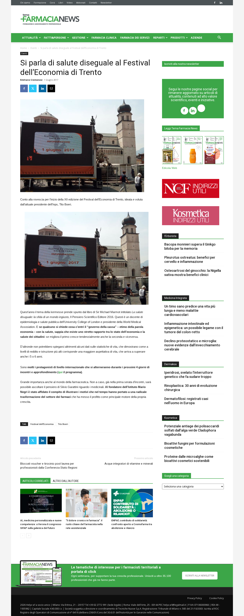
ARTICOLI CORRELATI (35, 480)
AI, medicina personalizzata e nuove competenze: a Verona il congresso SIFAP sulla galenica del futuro (41, 524)
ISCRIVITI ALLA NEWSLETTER (199, 575)
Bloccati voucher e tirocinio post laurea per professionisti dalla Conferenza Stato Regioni (48, 465)
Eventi (33, 48)
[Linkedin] (221, 2)
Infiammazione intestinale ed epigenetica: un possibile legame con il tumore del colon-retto (193, 328)
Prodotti (178, 37)
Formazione (40, 2)
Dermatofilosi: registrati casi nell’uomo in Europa (186, 401)
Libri (61, 2)
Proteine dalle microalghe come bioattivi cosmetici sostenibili (188, 459)
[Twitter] (201, 108)
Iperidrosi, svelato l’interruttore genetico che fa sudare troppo (188, 374)
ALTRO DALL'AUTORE (66, 480)
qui (60, 372)
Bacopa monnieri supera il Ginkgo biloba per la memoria (190, 246)
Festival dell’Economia (42, 424)
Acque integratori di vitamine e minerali (128, 463)
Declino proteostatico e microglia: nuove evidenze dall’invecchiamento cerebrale (192, 345)
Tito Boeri (63, 424)
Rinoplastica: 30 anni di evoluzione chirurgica (190, 388)
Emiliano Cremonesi (31, 79)
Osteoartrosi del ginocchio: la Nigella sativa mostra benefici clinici (192, 273)
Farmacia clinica (104, 37)
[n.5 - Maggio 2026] (214, 151)
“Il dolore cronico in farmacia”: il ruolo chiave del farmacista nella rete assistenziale (84, 524)
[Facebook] (215, 2)
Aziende (196, 37)
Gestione (78, 37)
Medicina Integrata (175, 298)
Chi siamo (25, 2)
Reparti (159, 37)
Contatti (93, 2)
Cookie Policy (216, 598)
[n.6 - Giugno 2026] (192, 151)
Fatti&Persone (55, 37)
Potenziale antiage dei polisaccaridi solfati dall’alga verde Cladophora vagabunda (191, 430)
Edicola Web (169, 168)
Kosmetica (170, 417)
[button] (219, 38)
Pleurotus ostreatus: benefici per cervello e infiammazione (189, 259)
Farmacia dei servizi (134, 37)
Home (23, 48)
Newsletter (106, 2)
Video (70, 2)
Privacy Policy (194, 598)
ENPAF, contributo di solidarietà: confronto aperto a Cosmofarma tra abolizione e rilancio (131, 524)
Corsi (52, 2)
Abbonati (80, 2)
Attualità (30, 37)
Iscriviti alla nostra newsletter (181, 63)
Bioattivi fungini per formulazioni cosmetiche (189, 445)
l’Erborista (170, 236)
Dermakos (170, 364)
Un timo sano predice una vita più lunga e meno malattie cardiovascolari (189, 310)
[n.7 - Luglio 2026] (171, 151)
